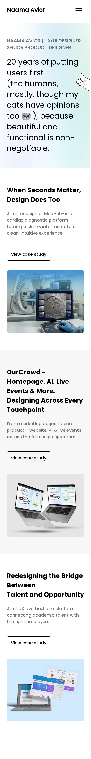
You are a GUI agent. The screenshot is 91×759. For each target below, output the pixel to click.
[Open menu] (79, 9)
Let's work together (24, 755)
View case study (28, 254)
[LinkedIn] (83, 756)
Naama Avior (26, 10)
